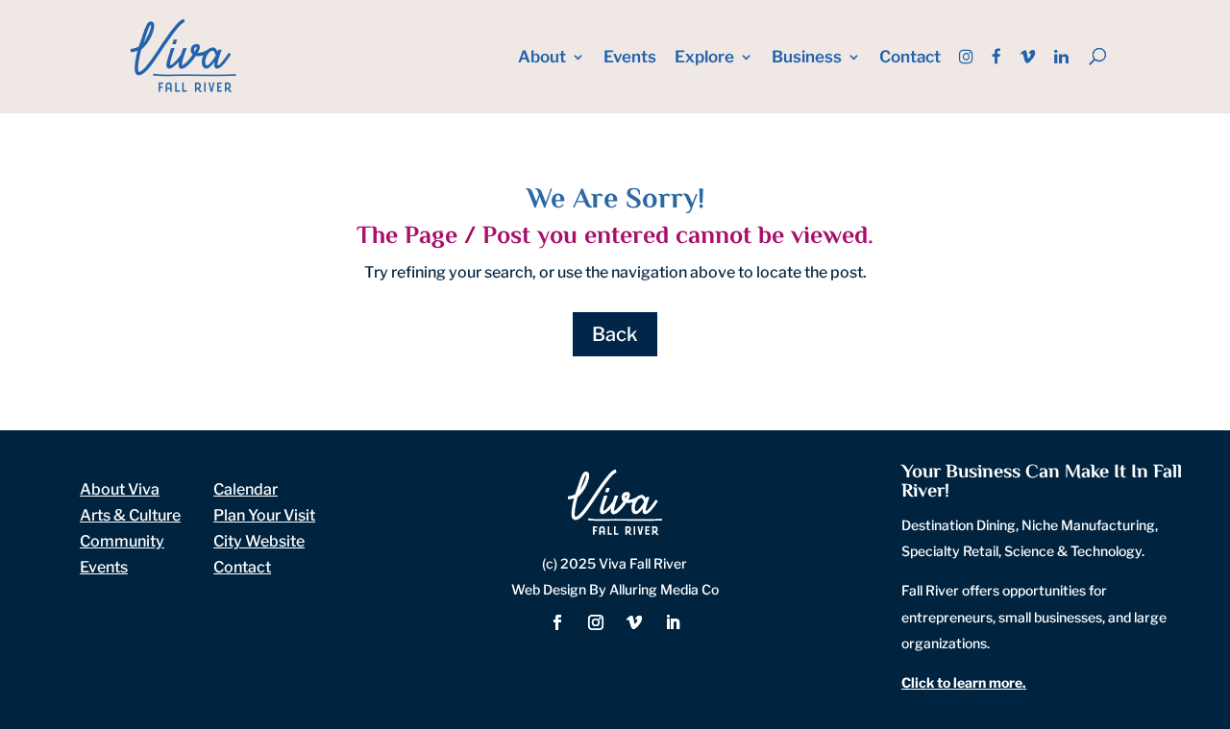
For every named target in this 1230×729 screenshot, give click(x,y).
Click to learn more (961, 682)
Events (629, 58)
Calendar (245, 489)
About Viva (120, 489)
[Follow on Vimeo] (634, 622)
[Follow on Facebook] (557, 622)
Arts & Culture (130, 515)
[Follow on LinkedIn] (672, 622)
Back (615, 334)
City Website (259, 541)
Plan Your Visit (264, 515)
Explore (704, 58)
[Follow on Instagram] (595, 622)
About (542, 58)
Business (807, 58)
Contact (910, 58)
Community (122, 541)
